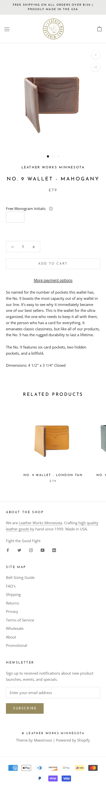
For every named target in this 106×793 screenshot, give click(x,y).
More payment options (53, 280)
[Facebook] (8, 550)
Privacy (12, 611)
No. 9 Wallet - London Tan (53, 475)
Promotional (16, 645)
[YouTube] (42, 550)
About (11, 636)
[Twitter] (19, 550)
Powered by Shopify (73, 740)
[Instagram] (31, 550)
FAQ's (11, 586)
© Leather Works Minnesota (53, 733)
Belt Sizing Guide (20, 577)
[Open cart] (99, 29)
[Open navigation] (6, 29)
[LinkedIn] (54, 550)
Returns (12, 603)
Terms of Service (20, 620)
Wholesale (14, 628)
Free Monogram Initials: (26, 208)
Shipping (13, 594)
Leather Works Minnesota (40, 522)
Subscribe (24, 708)
